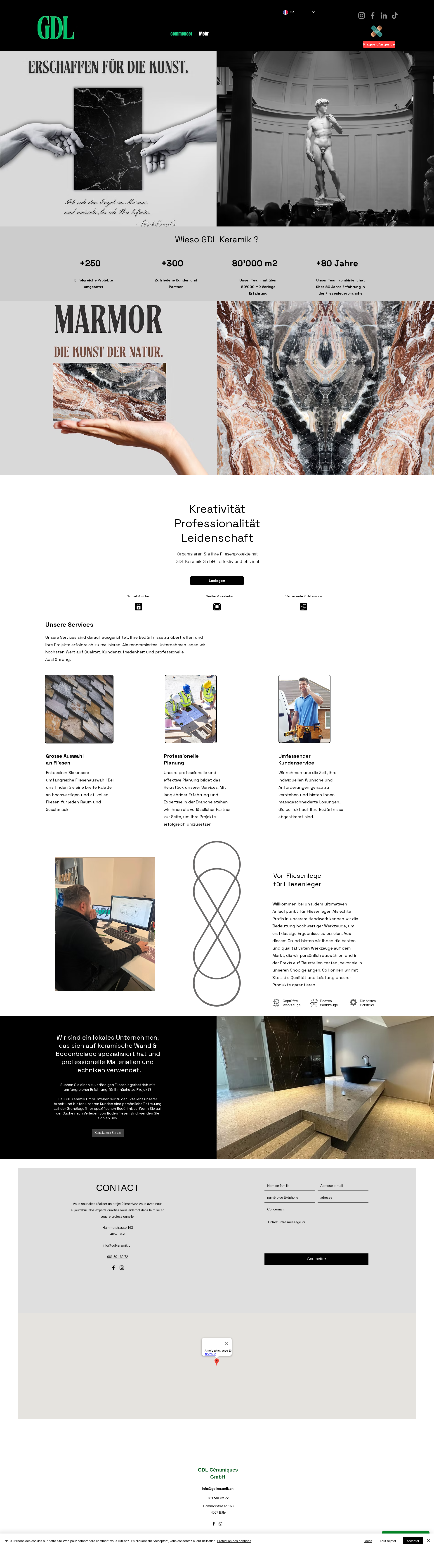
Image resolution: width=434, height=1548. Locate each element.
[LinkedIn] (383, 15)
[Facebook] (372, 15)
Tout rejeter (388, 1540)
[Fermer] (428, 1540)
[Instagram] (361, 15)
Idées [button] (368, 1540)
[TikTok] (394, 15)
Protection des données (234, 1540)
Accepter (413, 1540)
